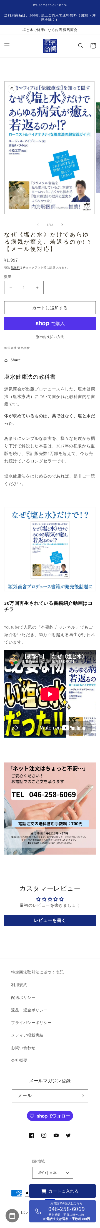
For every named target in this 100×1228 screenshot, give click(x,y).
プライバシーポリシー (31, 1022)
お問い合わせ (23, 1047)
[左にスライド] (38, 225)
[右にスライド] (62, 225)
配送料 (15, 267)
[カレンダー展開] (12, 1215)
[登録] (82, 1095)
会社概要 (19, 1060)
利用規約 (19, 984)
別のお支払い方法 (50, 337)
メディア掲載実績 (27, 1035)
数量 (8, 276)
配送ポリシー (23, 997)
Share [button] (16, 359)
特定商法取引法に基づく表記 (37, 972)
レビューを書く (50, 920)
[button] (7, 46)
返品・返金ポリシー (29, 1010)
